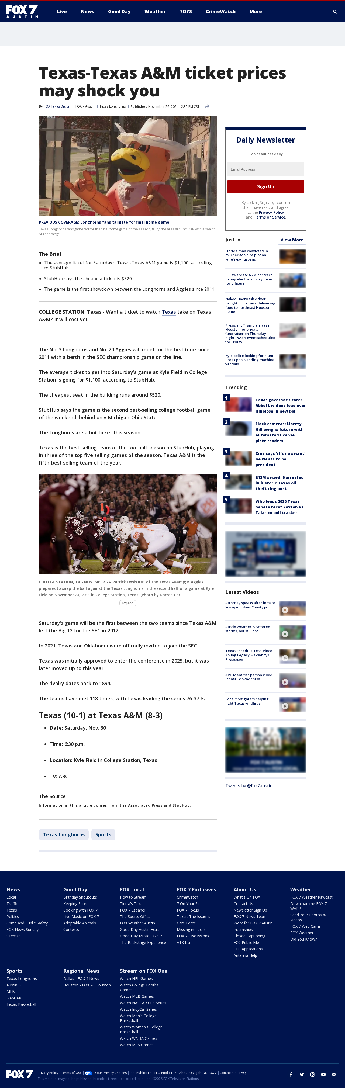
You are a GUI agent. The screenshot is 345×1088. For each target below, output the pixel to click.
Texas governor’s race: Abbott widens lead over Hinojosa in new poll (281, 405)
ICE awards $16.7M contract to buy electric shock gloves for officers (248, 279)
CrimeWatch (187, 897)
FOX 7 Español (132, 910)
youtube (323, 1074)
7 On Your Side (190, 903)
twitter (302, 1074)
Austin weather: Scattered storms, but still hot (247, 628)
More (256, 11)
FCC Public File (246, 942)
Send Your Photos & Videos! (308, 917)
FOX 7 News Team (250, 916)
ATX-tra (183, 942)
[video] (292, 608)
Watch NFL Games (136, 978)
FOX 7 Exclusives (196, 889)
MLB (10, 991)
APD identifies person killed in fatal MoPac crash (248, 677)
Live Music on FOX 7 (81, 916)
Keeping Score (75, 903)
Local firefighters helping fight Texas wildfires (247, 701)
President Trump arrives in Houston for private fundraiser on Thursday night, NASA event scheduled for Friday (250, 333)
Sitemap (13, 935)
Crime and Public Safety (27, 923)
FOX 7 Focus (188, 910)
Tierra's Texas (132, 903)
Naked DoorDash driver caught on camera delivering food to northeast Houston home (250, 305)
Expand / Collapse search (335, 12)
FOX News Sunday (22, 929)
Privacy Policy (271, 212)
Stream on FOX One (143, 971)
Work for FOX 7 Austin (253, 923)
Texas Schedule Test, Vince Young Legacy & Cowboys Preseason (248, 654)
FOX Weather (301, 932)
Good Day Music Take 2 (141, 935)
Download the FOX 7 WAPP (308, 906)
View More (292, 240)
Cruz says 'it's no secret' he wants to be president (280, 459)
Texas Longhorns (112, 106)
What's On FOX (247, 897)
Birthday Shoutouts (80, 897)
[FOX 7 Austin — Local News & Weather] (24, 11)
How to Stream (133, 897)
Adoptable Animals (79, 923)
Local (11, 897)
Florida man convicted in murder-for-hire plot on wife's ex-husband (246, 255)
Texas (169, 312)
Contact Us (243, 903)
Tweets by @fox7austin (248, 786)
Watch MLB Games (137, 996)
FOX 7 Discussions (193, 935)
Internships (243, 929)
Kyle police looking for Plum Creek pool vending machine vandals (249, 359)
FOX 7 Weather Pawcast (311, 897)
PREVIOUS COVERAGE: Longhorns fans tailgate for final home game (104, 222)
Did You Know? (303, 939)
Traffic (12, 903)
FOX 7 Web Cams (305, 926)
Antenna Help (245, 955)
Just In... (234, 239)
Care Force (186, 923)
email (334, 1074)
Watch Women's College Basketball (141, 1029)
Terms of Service (269, 217)
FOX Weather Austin (137, 923)
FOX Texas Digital (57, 106)
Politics (12, 916)
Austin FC (14, 984)
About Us (245, 889)
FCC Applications (248, 948)
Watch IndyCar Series (138, 1009)
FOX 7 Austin (85, 106)
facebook (291, 1074)
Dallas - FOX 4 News (81, 978)
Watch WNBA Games (138, 1038)
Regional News (81, 971)
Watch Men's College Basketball (138, 1018)
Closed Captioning (249, 935)
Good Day (75, 889)
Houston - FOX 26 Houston (87, 984)
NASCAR (13, 997)
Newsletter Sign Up (250, 910)
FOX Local (132, 889)
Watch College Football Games (140, 987)
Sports (103, 834)
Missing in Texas (191, 929)
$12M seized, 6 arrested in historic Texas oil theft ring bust (280, 483)
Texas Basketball (21, 1004)
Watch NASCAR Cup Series (143, 1002)
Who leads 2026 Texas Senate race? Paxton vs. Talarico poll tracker (280, 507)
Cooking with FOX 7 (80, 910)
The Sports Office (135, 916)
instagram (312, 1074)
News (13, 889)
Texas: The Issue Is (193, 916)
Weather (300, 889)
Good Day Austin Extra (140, 929)
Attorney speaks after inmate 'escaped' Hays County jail (250, 604)
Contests (71, 929)
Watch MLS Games (136, 1044)
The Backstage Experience (143, 942)
